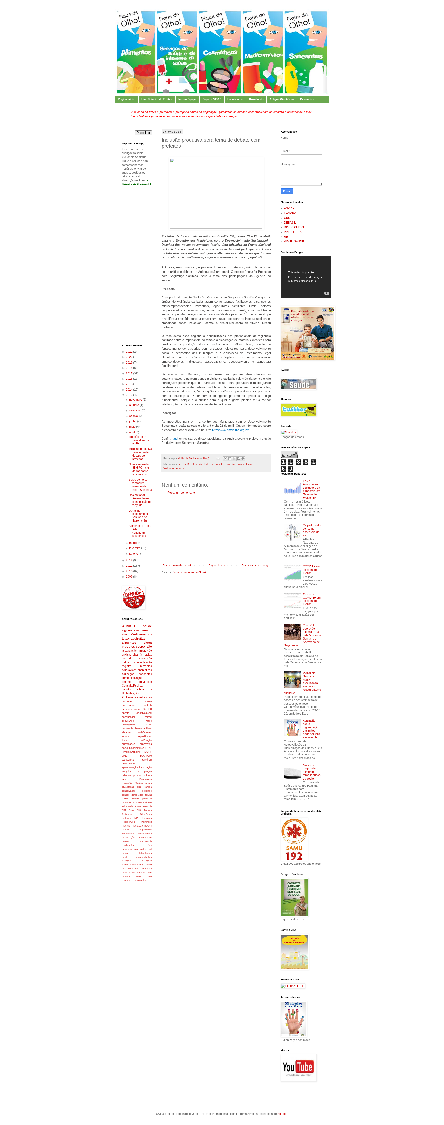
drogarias (128, 658)
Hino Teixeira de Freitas (156, 99)
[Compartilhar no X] (234, 458)
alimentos (129, 642)
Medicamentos (141, 634)
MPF (136, 818)
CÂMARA (290, 213)
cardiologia (146, 841)
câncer (125, 794)
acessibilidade (144, 833)
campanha (128, 759)
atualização (128, 787)
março (133, 542)
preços (137, 775)
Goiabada (127, 814)
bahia (125, 662)
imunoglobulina (144, 857)
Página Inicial (126, 99)
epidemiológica (130, 767)
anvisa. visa (130, 654)
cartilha (148, 787)
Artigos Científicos (282, 99)
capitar (125, 841)
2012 (129, 560)
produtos (128, 646)
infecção (126, 860)
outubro (134, 405)
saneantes (145, 674)
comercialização (132, 678)
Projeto (138, 728)
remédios (146, 666)
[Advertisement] (216, 529)
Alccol (138, 806)
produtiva (231, 464)
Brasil (190, 464)
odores (141, 872)
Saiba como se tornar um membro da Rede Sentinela (140, 484)
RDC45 (148, 825)
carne (148, 701)
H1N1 (148, 747)
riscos (148, 724)
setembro (135, 410)
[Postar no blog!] (230, 458)
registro (126, 666)
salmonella (127, 806)
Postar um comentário (181, 492)
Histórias (126, 818)
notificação (146, 740)
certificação (128, 845)
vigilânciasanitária (135, 630)
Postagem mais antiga (256, 565)
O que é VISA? (212, 99)
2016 (129, 378)
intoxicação (145, 767)
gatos (143, 849)
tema (249, 464)
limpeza (126, 740)
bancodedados (144, 837)
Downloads (256, 99)
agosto (134, 416)
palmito (135, 798)
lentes (125, 798)
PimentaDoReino (131, 751)
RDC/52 (126, 825)
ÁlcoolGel (142, 880)
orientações (128, 744)
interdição (145, 650)
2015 (129, 384)
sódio (125, 747)
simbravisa (146, 744)
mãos (149, 720)
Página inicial (217, 565)
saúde (241, 464)
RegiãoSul (127, 783)
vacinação (127, 728)
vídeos (126, 779)
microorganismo (143, 864)
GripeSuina (146, 814)
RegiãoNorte (145, 829)
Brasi (131, 810)
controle (147, 705)
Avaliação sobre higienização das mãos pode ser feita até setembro (311, 729)
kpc (138, 771)
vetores (147, 775)
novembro (136, 399)
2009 (129, 576)
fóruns (148, 794)
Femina (148, 810)
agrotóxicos (129, 670)
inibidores (145, 697)
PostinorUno (128, 821)
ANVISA (289, 208)
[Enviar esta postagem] (218, 458)
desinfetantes (144, 732)
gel (150, 849)
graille (125, 857)
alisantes (127, 732)
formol (148, 716)
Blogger (282, 1114)
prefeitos (220, 464)
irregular (126, 771)
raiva (138, 876)
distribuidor (137, 794)
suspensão (144, 646)
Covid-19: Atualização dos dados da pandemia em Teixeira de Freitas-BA (311, 489)
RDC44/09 (146, 755)
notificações (128, 872)
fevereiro (135, 548)
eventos (127, 689)
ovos (149, 872)
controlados (128, 705)
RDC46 (126, 829)
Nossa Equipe (187, 99)
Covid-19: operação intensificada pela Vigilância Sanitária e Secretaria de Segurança (303, 635)
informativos (128, 864)
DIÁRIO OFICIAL (294, 227)
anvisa (182, 464)
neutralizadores (130, 868)
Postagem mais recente (177, 565)
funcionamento (130, 849)
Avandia (147, 806)
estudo (126, 736)
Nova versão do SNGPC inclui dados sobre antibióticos (139, 469)
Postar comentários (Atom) (189, 572)
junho (133, 421)
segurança (128, 720)
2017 (129, 373)
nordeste (147, 868)
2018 (129, 368)
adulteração (128, 837)
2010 (129, 571)
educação (128, 674)
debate (199, 464)
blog (139, 787)
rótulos (148, 802)
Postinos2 (146, 821)
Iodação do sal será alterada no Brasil (139, 440)
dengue (127, 682)
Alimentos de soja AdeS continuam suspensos (140, 531)
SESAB (139, 783)
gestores (126, 853)
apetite (125, 713)
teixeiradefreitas (133, 638)
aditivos (147, 728)
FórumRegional (143, 713)
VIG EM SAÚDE (294, 241)
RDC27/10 (137, 825)
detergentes (128, 763)
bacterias (127, 701)
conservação (129, 790)
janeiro (134, 553)
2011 (129, 565)
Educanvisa (145, 779)
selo (150, 876)
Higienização (130, 693)
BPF (124, 810)
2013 (129, 395)
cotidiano (147, 790)
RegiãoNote (128, 833)
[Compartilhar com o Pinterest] (243, 458)
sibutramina (144, 689)
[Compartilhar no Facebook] (238, 458)
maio (132, 426)
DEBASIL (290, 222)
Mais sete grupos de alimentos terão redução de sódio (312, 772)
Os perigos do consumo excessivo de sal (312, 530)
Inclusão (208, 464)
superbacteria (129, 880)
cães (149, 845)
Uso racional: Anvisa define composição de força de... (140, 500)
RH (286, 236)
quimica (126, 876)
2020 (129, 357)
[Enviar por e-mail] (225, 458)
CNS (287, 218)
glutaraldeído (145, 853)
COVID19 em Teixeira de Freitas (311, 570)
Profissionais (130, 697)
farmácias (146, 654)
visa (125, 634)
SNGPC (147, 709)
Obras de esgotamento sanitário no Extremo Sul (139, 515)
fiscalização (129, 650)
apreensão (145, 658)
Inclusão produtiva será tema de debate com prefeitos (140, 453)
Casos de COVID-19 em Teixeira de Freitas (312, 599)
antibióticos (145, 670)
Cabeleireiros (136, 747)
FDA (139, 810)
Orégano (147, 818)
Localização (235, 99)
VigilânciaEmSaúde (174, 468)
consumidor (128, 716)
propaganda (128, 724)
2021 (129, 351)
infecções (147, 860)
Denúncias (307, 99)
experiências (145, 736)
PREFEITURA (293, 232)
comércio (147, 759)
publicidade (138, 802)
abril (132, 432)
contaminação (143, 662)
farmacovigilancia (131, 709)
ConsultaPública (132, 685)
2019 (129, 362)
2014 (129, 389)
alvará (148, 783)
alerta (148, 642)
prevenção (145, 682)
